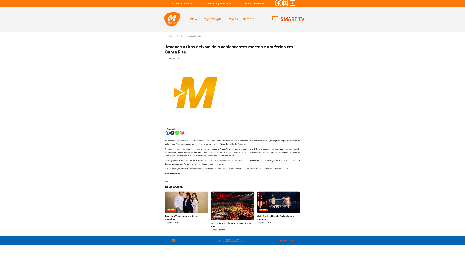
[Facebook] (278, 3)
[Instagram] (285, 3)
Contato (248, 19)
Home (170, 36)
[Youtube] (292, 3)
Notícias (232, 19)
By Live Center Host (287, 241)
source (167, 181)
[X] (172, 133)
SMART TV (292, 19)
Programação (212, 19)
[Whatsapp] (177, 133)
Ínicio (193, 19)
